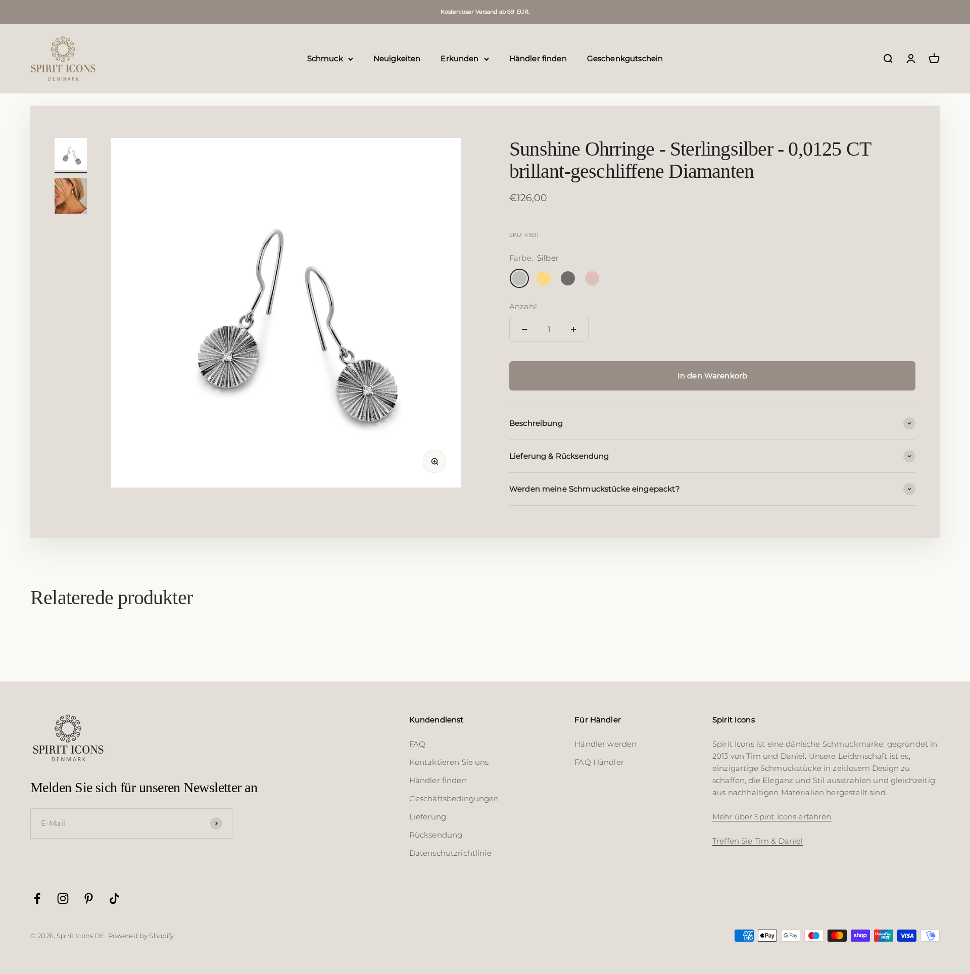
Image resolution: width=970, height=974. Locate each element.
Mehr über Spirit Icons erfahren (772, 816)
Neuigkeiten (397, 58)
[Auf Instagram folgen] (63, 898)
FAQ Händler (599, 762)
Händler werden (605, 744)
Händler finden (538, 58)
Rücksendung (436, 835)
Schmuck (325, 58)
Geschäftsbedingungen (454, 798)
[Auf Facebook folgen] (37, 898)
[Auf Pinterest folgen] (88, 898)
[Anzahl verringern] (524, 329)
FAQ (417, 744)
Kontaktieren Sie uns (449, 762)
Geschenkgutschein (625, 58)
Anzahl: (523, 306)
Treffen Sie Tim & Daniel (757, 841)
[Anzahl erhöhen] (573, 329)
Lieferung (427, 816)
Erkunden (459, 58)
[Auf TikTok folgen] (114, 898)
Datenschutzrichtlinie (450, 853)
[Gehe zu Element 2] (71, 197)
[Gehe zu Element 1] (71, 155)
